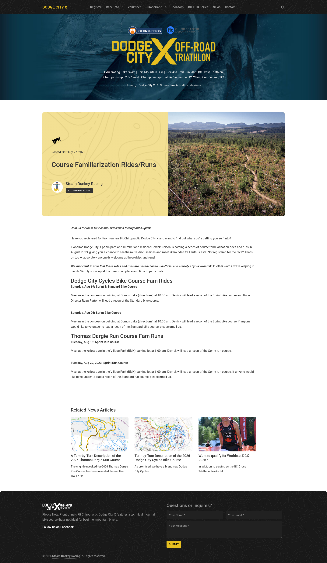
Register (95, 7)
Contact (230, 7)
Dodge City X (54, 7)
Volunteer (134, 7)
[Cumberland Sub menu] (165, 7)
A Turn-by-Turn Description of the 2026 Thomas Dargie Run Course (96, 458)
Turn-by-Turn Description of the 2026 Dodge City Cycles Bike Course (162, 458)
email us (175, 326)
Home (129, 85)
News (216, 7)
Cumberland (154, 7)
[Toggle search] (283, 7)
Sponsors (177, 7)
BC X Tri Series (198, 7)
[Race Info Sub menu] (122, 7)
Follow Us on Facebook (58, 527)
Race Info (112, 7)
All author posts (79, 190)
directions (145, 295)
